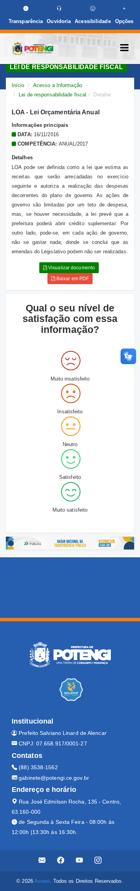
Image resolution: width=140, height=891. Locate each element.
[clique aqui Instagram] (98, 861)
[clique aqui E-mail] (42, 861)
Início (18, 85)
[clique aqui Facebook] (61, 861)
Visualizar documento (71, 267)
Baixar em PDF (72, 278)
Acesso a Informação (57, 85)
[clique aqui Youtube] (79, 861)
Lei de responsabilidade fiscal (52, 95)
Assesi (42, 881)
